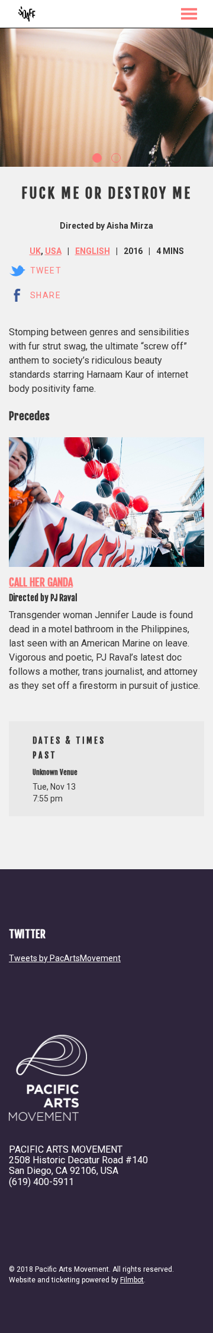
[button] (189, 14)
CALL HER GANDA (41, 582)
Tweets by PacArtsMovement (65, 958)
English (92, 251)
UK (35, 251)
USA (53, 251)
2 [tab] (116, 158)
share (45, 295)
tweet (46, 270)
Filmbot (132, 1280)
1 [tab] (97, 158)
